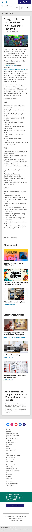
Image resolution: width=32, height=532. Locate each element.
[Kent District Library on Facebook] (7, 424)
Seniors (11, 337)
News (8, 448)
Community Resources (10, 304)
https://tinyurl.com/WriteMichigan (15, 69)
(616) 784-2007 (11, 500)
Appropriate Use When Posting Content (14, 408)
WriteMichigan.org (10, 65)
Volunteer (9, 474)
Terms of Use (10, 516)
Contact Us (15, 506)
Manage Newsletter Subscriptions (12, 484)
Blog (7, 446)
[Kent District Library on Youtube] (16, 424)
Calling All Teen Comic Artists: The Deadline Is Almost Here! (16, 283)
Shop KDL (9, 478)
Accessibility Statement (16, 518)
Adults (5, 337)
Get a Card (9, 466)
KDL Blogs (5, 13)
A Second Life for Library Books (14, 302)
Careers (8, 431)
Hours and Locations (12, 433)
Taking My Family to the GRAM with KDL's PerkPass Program (14, 334)
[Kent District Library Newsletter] (24, 424)
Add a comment (12, 238)
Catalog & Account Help (13, 455)
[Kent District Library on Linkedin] (20, 424)
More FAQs (9, 461)
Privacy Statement (20, 516)
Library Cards (10, 459)
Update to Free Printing (12, 355)
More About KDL (11, 450)
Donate (8, 476)
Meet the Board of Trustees (11, 439)
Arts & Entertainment (20, 337)
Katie (11, 13)
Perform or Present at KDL (12, 471)
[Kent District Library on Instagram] (11, 424)
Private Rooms (10, 457)
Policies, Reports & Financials (11, 443)
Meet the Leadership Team (12, 436)
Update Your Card (11, 468)
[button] (2, 2)
